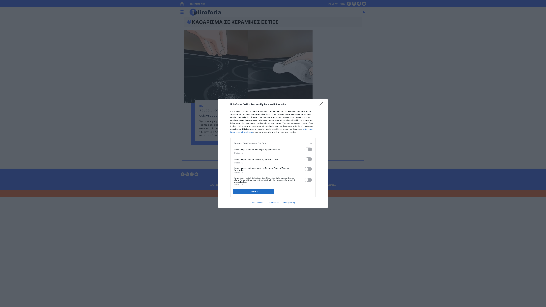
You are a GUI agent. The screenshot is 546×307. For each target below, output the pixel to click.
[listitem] (273, 143)
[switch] (308, 149)
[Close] (322, 104)
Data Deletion (257, 202)
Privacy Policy (289, 202)
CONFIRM (253, 191)
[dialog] (273, 153)
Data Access (273, 202)
